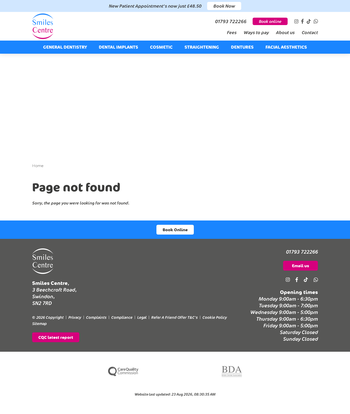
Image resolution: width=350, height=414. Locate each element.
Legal (141, 317)
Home (38, 165)
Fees (231, 32)
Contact (310, 32)
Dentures (242, 47)
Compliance (121, 317)
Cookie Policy (214, 317)
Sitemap (39, 323)
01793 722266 (302, 251)
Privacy (74, 317)
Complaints (96, 317)
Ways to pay (256, 32)
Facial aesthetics (286, 47)
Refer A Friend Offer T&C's (174, 317)
